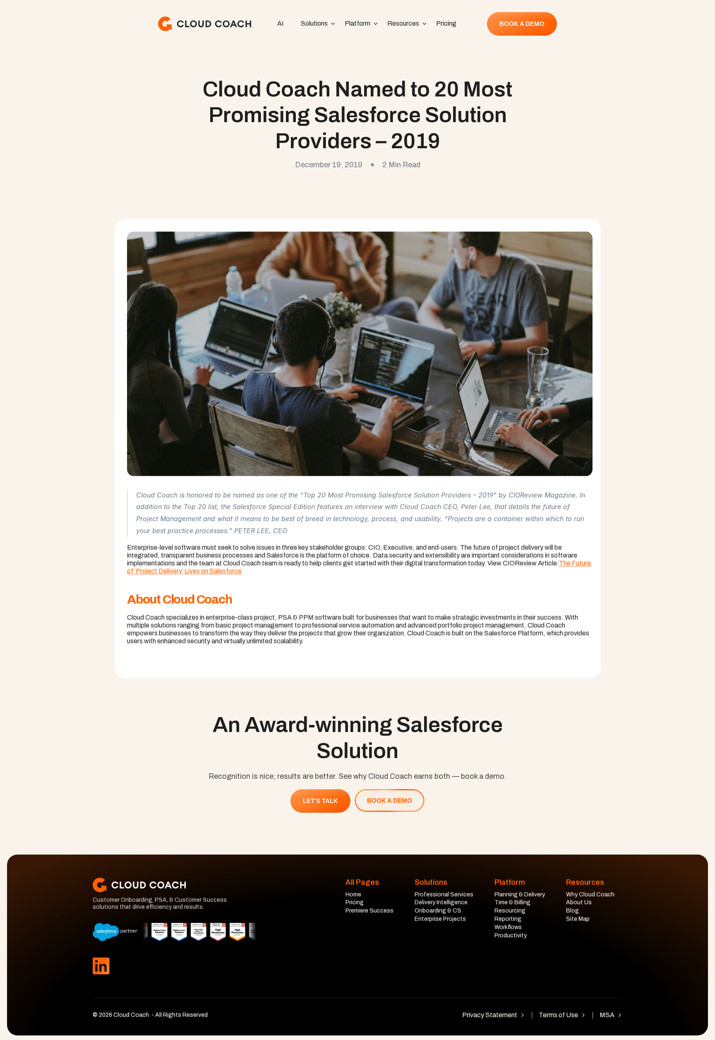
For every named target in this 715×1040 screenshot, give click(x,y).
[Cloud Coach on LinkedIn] (101, 966)
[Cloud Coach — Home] (204, 24)
